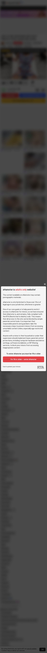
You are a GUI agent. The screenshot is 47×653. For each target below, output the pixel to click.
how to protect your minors (11, 367)
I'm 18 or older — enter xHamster (23, 359)
